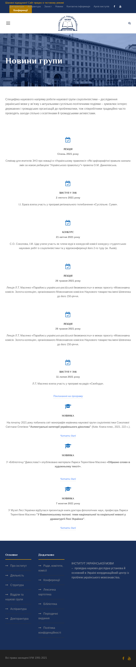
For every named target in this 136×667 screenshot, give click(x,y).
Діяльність (17, 575)
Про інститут (18, 565)
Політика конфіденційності (49, 630)
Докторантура (16, 6)
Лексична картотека (47, 592)
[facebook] (114, 6)
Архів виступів (101, 6)
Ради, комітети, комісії (50, 568)
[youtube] (120, 6)
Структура (17, 585)
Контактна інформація (78, 6)
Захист (48, 6)
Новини (59, 6)
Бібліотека (50, 603)
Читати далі (68, 435)
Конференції (51, 580)
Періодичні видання (48, 616)
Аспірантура (34, 6)
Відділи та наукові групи (14, 597)
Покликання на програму (68, 396)
